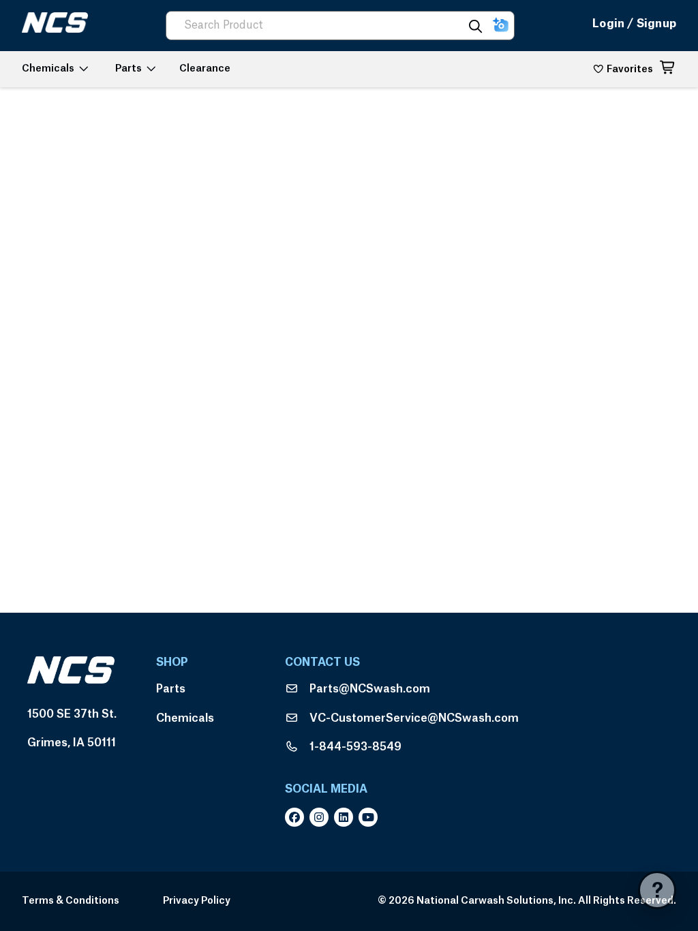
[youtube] (371, 817)
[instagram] (321, 817)
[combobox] (320, 25)
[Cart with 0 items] (668, 69)
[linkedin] (346, 817)
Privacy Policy (196, 901)
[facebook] (297, 817)
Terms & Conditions (70, 901)
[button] (500, 26)
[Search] (475, 25)
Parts (170, 689)
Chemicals (185, 718)
